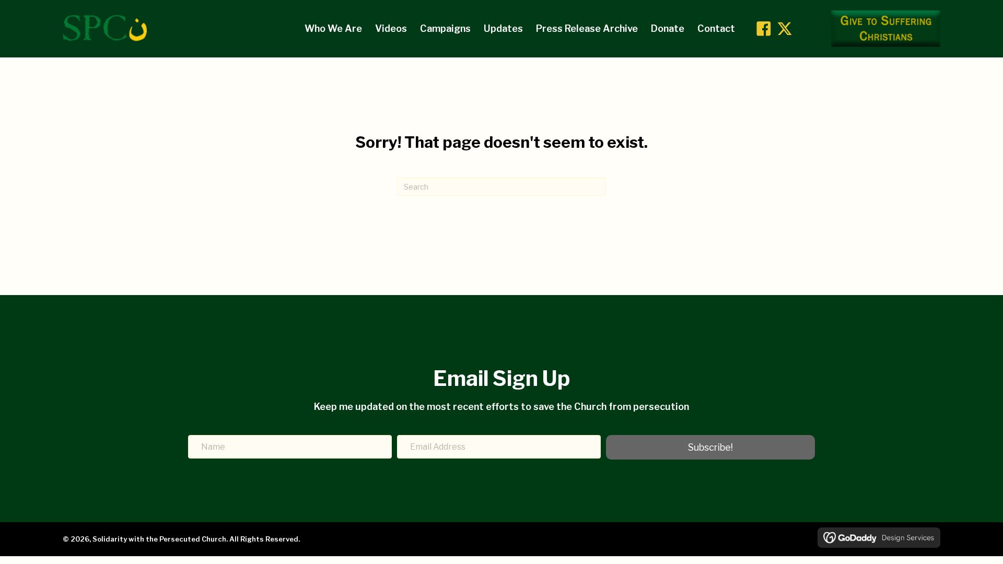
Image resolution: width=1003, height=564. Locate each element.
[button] (764, 29)
